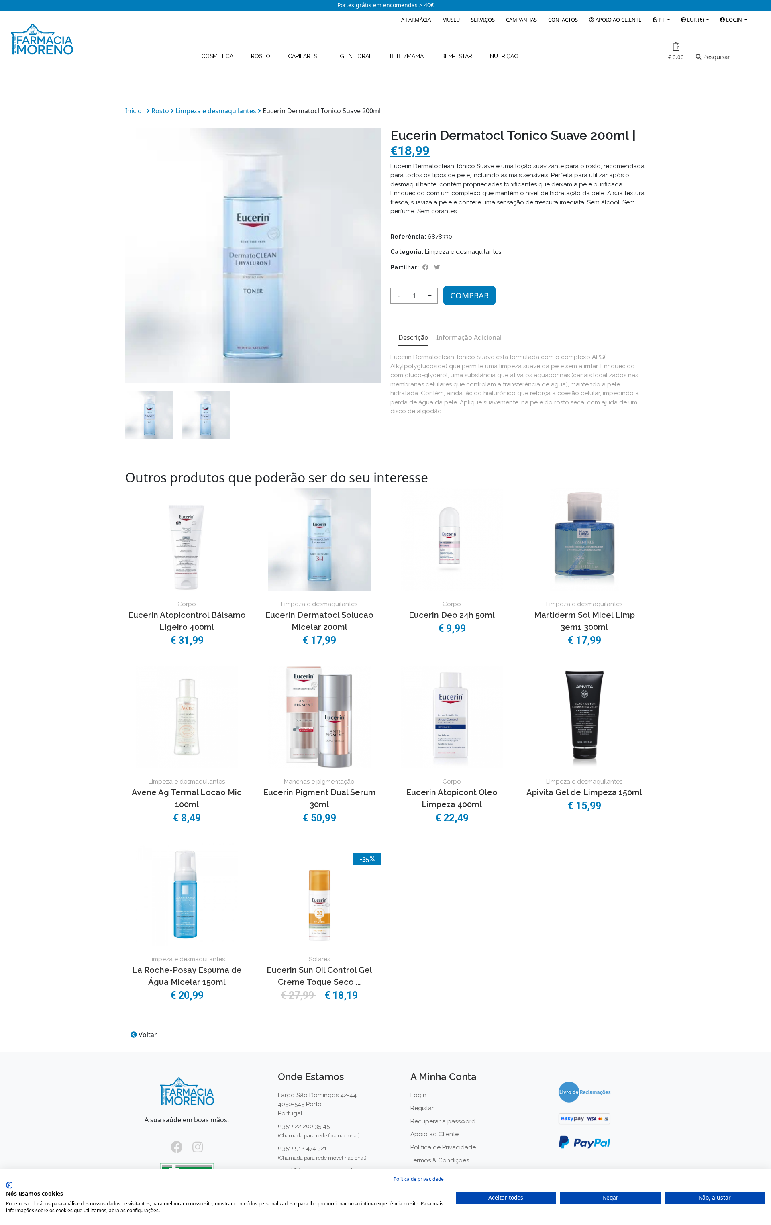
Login (418, 1095)
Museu (451, 19)
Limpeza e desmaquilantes (216, 110)
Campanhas (521, 19)
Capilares (303, 56)
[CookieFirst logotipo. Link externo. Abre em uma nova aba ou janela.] (9, 1185)
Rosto (261, 56)
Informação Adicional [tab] (469, 337)
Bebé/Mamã (407, 56)
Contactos (563, 19)
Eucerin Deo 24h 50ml (452, 615)
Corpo (186, 604)
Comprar (469, 295)
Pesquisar (716, 57)
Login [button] (734, 19)
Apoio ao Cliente (617, 19)
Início (133, 110)
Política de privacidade (419, 1179)
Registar (422, 1108)
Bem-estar (457, 56)
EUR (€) (695, 19)
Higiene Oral (354, 56)
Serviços (483, 19)
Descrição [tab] (413, 337)
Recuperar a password (442, 1121)
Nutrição (504, 56)
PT (661, 19)
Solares (319, 959)
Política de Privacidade (443, 1147)
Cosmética (218, 56)
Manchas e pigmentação (319, 781)
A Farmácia (416, 19)
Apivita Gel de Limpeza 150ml (584, 792)
